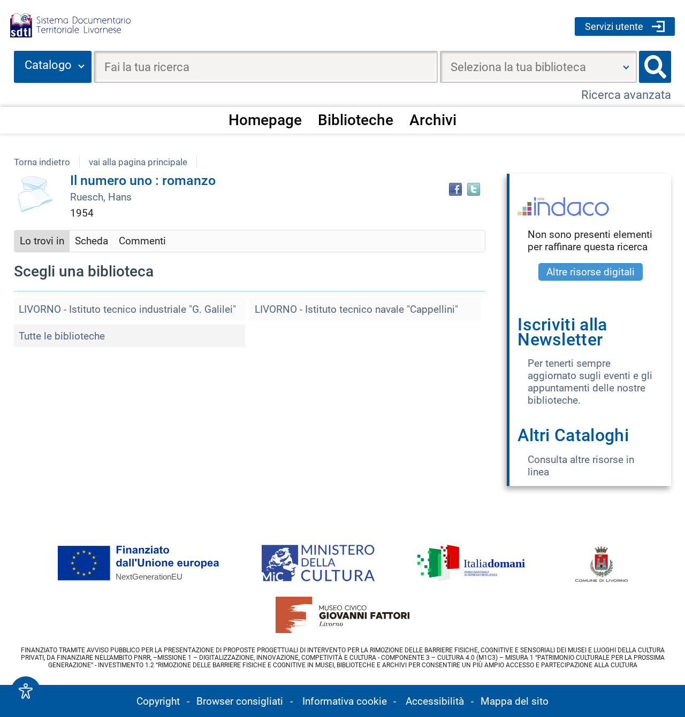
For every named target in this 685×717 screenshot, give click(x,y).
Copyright (158, 701)
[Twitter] (473, 189)
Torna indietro (42, 162)
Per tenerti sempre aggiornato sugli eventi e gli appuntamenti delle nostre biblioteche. (590, 381)
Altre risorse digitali (590, 272)
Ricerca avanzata (626, 95)
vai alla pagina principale (138, 162)
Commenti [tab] (142, 241)
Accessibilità (435, 701)
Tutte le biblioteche (62, 336)
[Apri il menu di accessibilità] (26, 691)
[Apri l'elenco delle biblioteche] (626, 67)
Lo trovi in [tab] (42, 241)
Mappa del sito (515, 701)
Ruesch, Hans (101, 197)
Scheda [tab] (91, 241)
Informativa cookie (344, 701)
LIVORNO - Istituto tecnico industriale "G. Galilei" (127, 309)
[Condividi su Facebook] (455, 189)
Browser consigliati (239, 701)
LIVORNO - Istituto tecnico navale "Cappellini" (356, 309)
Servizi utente (614, 26)
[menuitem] (265, 120)
